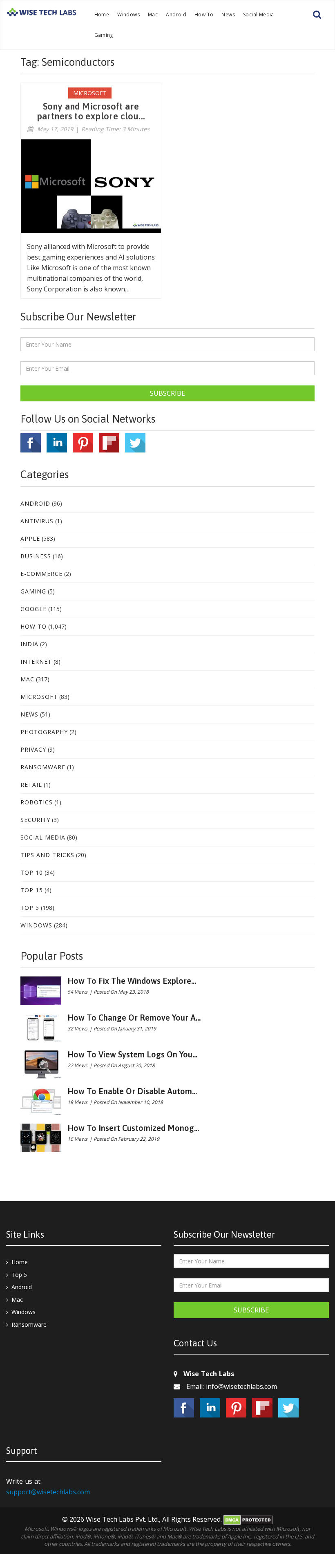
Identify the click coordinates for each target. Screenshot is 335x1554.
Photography (44, 732)
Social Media (258, 14)
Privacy (33, 749)
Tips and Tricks (47, 855)
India (29, 644)
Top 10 (31, 872)
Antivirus (37, 521)
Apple (30, 538)
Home (101, 14)
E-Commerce (41, 574)
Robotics (36, 802)
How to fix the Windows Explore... (131, 980)
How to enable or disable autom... (132, 1091)
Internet (36, 661)
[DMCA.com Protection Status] (248, 1519)
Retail (31, 784)
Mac (153, 14)
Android (176, 14)
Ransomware (42, 767)
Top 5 (29, 907)
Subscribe (167, 393)
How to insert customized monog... (133, 1128)
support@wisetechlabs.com (48, 1491)
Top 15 (31, 890)
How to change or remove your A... (134, 1017)
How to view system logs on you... (132, 1054)
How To (203, 14)
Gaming (103, 34)
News (228, 14)
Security (35, 820)
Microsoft (39, 697)
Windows (128, 14)
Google (33, 609)
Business (35, 556)
